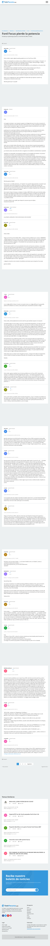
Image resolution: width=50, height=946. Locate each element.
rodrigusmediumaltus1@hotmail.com (12, 753)
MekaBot (29, 912)
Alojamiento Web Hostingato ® (29, 937)
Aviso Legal (4, 924)
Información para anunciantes (33, 929)
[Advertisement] (25, 17)
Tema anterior (5, 766)
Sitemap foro (5, 931)
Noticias (29, 910)
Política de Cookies (6, 926)
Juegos (28, 917)
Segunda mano (30, 913)
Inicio (28, 907)
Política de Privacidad (7, 928)
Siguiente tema (44, 766)
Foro (28, 915)
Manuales (29, 909)
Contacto (29, 918)
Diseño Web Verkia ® (19, 937)
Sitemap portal (5, 929)
